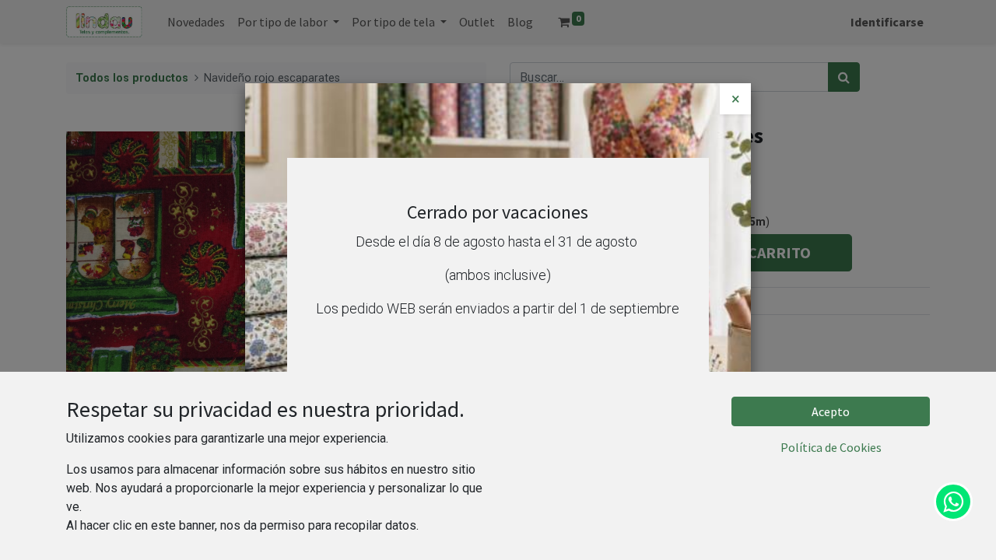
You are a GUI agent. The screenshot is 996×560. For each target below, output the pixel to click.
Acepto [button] (831, 411)
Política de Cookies (831, 447)
